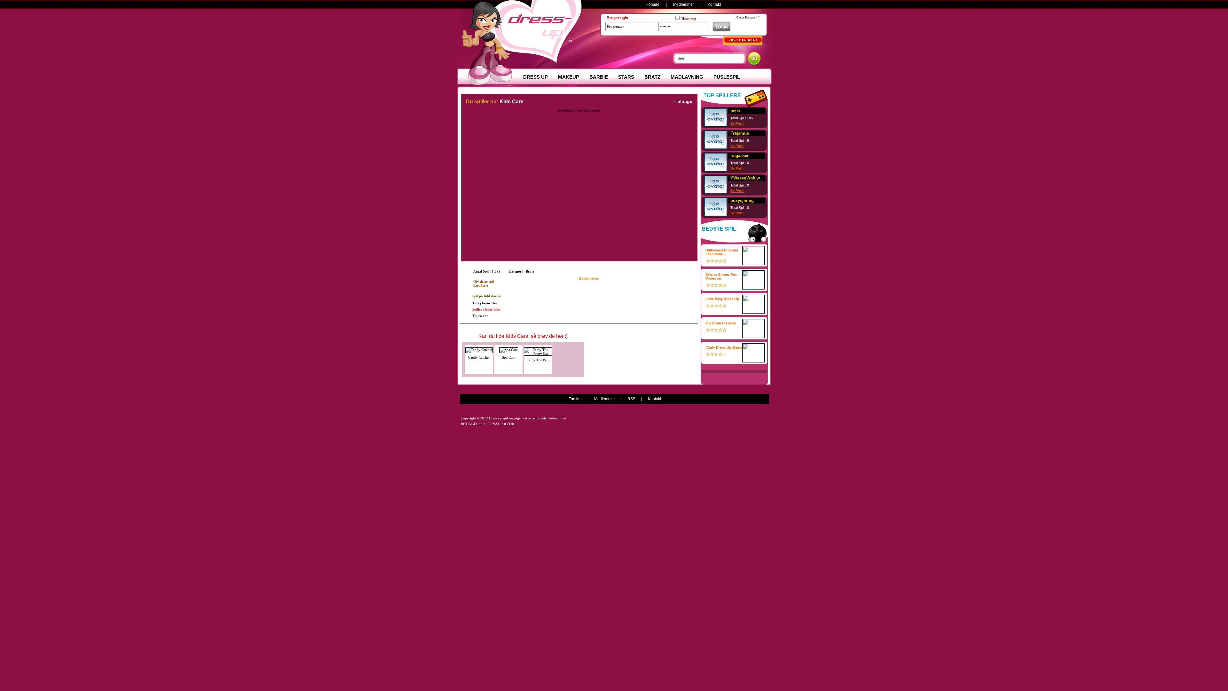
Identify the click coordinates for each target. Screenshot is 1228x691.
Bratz (652, 77)
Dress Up (535, 77)
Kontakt (714, 4)
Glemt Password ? (748, 17)
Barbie (598, 77)
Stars (626, 77)
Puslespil (726, 77)
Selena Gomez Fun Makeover (721, 276)
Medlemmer (683, 4)
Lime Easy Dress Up (722, 299)
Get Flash (565, 110)
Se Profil (737, 123)
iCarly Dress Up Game (723, 347)
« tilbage (682, 101)
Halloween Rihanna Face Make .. (721, 252)
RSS (631, 399)
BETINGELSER (473, 424)
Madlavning (687, 77)
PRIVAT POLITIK (501, 424)
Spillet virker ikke (486, 309)
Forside (652, 4)
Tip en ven (480, 316)
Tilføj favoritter (484, 303)
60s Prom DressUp (720, 323)
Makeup (568, 77)
